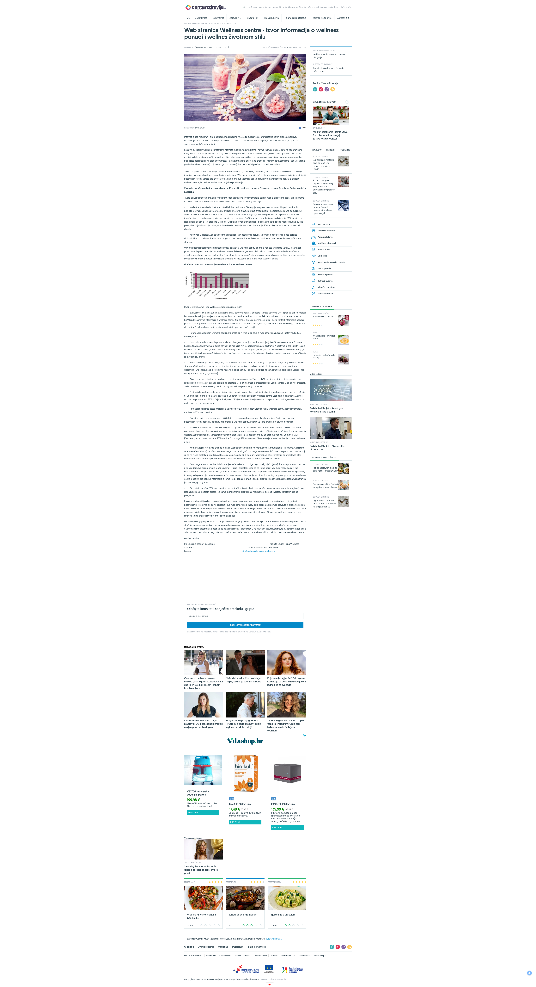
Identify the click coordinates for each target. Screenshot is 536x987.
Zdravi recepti (320, 955)
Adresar (341, 18)
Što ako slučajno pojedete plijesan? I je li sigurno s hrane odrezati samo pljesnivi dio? (324, 186)
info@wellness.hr (250, 551)
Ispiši (227, 47)
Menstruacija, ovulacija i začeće (331, 262)
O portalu (189, 946)
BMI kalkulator (324, 224)
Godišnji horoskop (326, 293)
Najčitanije (345, 150)
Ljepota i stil (252, 18)
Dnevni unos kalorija (326, 230)
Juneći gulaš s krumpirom (243, 914)
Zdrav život (218, 18)
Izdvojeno (317, 150)
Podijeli (219, 47)
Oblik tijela (322, 256)
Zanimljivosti (201, 18)
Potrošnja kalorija (325, 237)
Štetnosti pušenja (325, 281)
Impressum (237, 946)
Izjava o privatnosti (256, 946)
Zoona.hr (274, 955)
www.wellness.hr (267, 551)
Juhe (315, 332)
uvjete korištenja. (274, 939)
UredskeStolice (260, 955)
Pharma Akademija (242, 955)
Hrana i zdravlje (271, 18)
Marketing (223, 946)
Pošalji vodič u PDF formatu (245, 625)
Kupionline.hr (304, 955)
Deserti (316, 352)
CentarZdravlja (205, 7)
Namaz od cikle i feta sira (323, 316)
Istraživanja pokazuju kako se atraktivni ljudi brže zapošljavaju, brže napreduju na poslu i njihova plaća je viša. (299, 7)
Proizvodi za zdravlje (322, 18)
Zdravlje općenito (192, 862)
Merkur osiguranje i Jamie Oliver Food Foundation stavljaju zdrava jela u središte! (330, 135)
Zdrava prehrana (320, 464)
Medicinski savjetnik (319, 404)
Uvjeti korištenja (206, 946)
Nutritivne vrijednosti (327, 243)
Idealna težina (324, 249)
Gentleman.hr (225, 955)
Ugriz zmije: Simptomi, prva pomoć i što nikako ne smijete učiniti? (325, 503)
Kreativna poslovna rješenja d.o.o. (274, 979)
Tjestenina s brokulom (283, 914)
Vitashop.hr (211, 955)
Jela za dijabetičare (321, 313)
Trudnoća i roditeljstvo (295, 18)
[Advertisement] (245, 577)
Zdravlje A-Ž (235, 18)
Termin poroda (324, 268)
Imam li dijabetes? (325, 274)
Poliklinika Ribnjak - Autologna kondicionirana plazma (326, 410)
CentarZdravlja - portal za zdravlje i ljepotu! (203, 23)
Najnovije (330, 150)
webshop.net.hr (288, 955)
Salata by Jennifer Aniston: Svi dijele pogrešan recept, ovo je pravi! (201, 870)
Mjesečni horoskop (326, 287)
